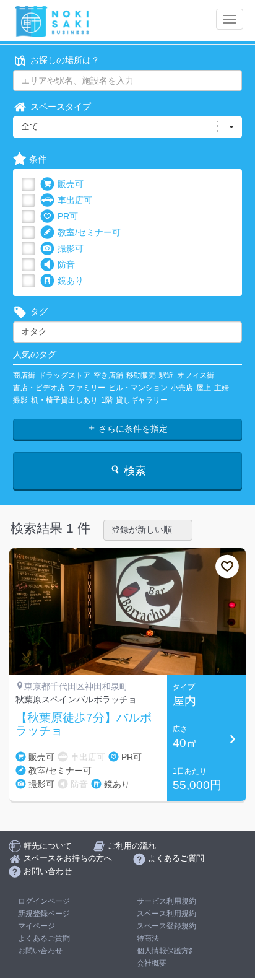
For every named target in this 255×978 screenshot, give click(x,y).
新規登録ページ (44, 913)
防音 (66, 264)
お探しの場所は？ (65, 60)
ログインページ (44, 901)
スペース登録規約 (166, 926)
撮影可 (71, 248)
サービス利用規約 (166, 901)
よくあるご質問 (44, 938)
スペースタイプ (60, 106)
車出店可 (75, 200)
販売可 (71, 184)
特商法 (148, 938)
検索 (133, 471)
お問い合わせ (40, 950)
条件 (37, 159)
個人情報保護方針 (166, 950)
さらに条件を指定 (132, 429)
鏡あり (71, 281)
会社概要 (151, 963)
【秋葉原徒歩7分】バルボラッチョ (83, 724)
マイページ (36, 926)
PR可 (68, 216)
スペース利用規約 (166, 913)
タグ (39, 312)
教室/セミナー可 (89, 232)
